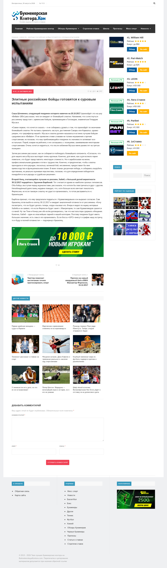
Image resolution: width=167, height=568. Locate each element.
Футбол (70, 519)
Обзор (132, 49)
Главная (19, 29)
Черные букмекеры (75, 532)
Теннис (70, 515)
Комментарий (18, 415)
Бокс (69, 503)
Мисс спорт (131, 29)
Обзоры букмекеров (68, 29)
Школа (106, 29)
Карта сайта (20, 495)
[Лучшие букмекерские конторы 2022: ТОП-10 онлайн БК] (29, 13)
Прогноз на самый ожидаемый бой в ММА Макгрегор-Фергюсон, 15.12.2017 (76, 281)
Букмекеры (72, 507)
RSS (43, 3)
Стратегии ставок (91, 29)
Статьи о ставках (75, 540)
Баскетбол (72, 499)
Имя (14, 446)
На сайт (143, 49)
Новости (146, 29)
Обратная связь (22, 491)
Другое (70, 511)
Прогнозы (117, 29)
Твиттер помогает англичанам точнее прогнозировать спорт (38, 280)
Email (62, 446)
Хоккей (70, 523)
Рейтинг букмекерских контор (40, 29)
